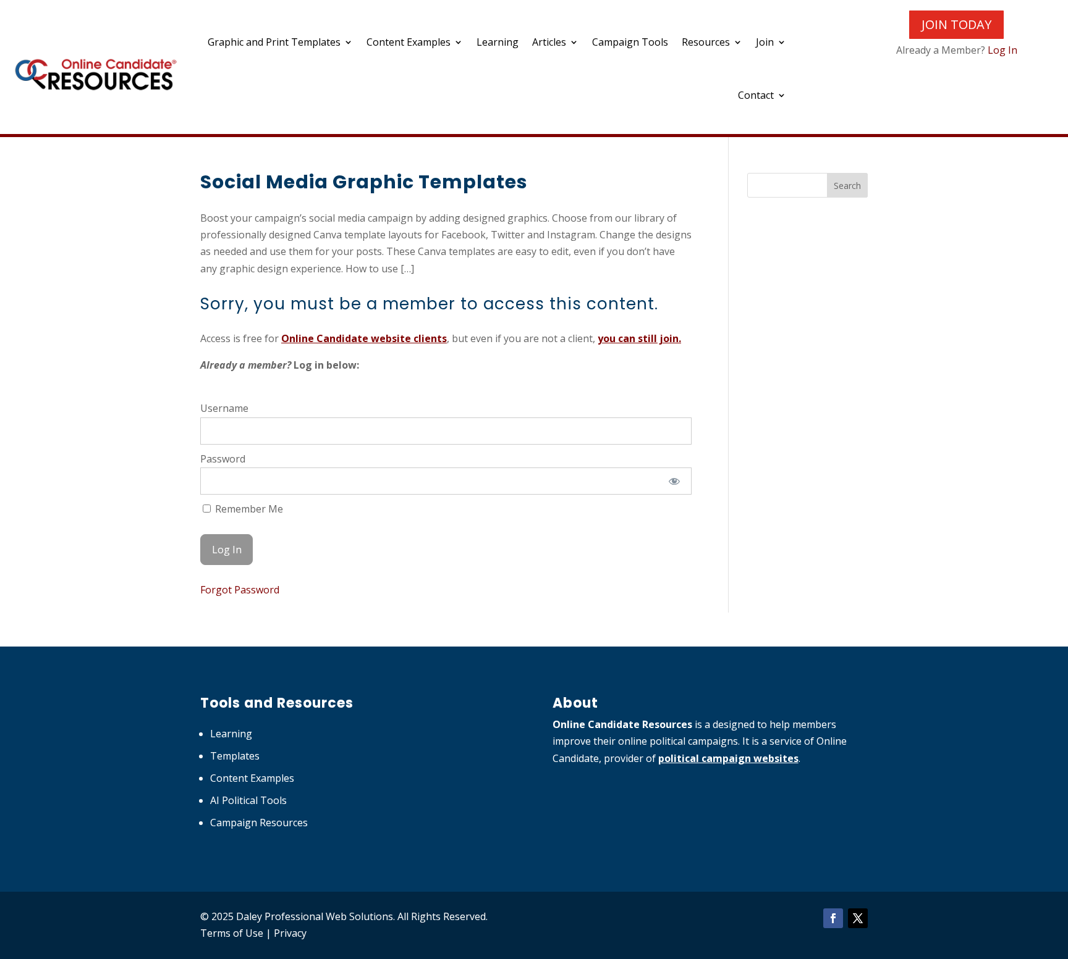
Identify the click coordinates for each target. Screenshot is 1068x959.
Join (765, 42)
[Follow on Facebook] (833, 918)
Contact (756, 95)
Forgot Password (239, 590)
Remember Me (248, 509)
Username (224, 408)
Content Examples (409, 42)
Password (222, 459)
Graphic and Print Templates (274, 42)
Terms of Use (231, 933)
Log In (1002, 50)
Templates (235, 756)
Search (847, 185)
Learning (498, 42)
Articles (549, 42)
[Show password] (674, 481)
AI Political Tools (248, 800)
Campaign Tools (630, 42)
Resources (706, 42)
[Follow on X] (858, 918)
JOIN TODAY (956, 24)
